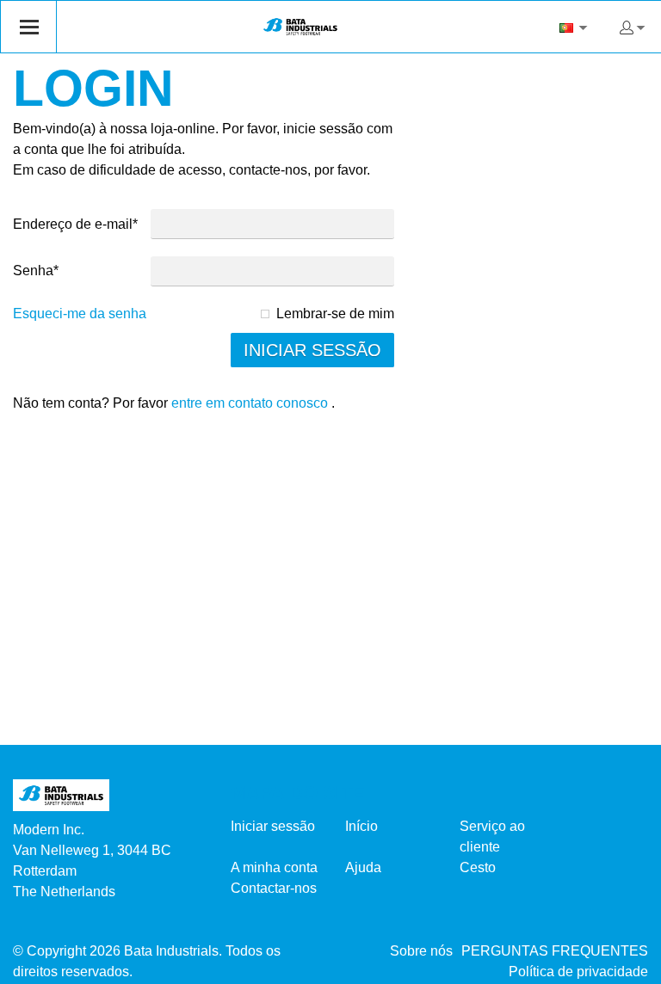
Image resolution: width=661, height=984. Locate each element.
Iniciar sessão (273, 826)
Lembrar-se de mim (335, 313)
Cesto (478, 867)
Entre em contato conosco (249, 403)
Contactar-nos (274, 888)
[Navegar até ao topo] (624, 964)
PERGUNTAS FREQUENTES (554, 951)
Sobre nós (421, 951)
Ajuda (363, 867)
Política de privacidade (578, 971)
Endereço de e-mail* (75, 224)
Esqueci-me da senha (79, 313)
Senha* (36, 270)
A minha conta (274, 867)
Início (361, 826)
